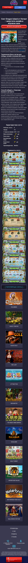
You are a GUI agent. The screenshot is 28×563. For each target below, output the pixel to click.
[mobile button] (25, 2)
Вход (20, 7)
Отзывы (14, 537)
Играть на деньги (14, 26)
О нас (14, 531)
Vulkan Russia (22, 49)
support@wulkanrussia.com (14, 548)
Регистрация (7, 7)
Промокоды (14, 528)
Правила (14, 534)
